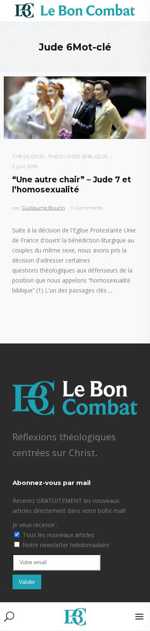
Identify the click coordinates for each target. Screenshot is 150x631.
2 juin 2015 (25, 166)
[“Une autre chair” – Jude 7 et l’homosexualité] (75, 107)
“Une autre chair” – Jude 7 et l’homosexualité (71, 184)
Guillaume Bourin (43, 207)
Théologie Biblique (78, 156)
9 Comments (86, 207)
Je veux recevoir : (35, 525)
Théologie (28, 156)
